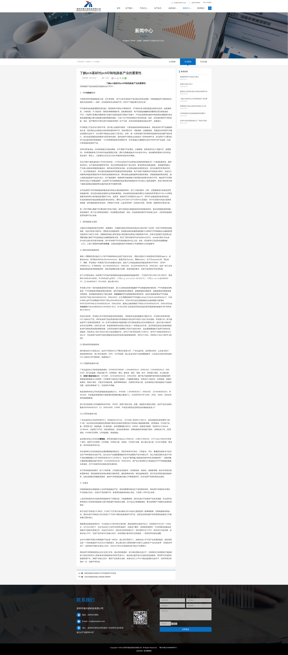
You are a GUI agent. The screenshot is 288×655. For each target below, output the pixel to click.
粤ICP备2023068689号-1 (168, 647)
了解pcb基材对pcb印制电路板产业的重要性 (194, 99)
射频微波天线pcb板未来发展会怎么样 (193, 106)
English (209, 2)
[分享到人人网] (123, 78)
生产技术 (157, 8)
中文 (204, 2)
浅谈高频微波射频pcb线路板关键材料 (97, 577)
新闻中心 (186, 8)
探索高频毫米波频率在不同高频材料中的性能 (100, 573)
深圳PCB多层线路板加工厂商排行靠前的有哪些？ (194, 121)
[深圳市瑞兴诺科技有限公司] (88, 6)
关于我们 (129, 8)
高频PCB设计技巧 (186, 84)
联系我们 (201, 8)
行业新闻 (96, 61)
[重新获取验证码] (174, 624)
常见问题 (203, 62)
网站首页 (81, 61)
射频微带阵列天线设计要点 (189, 77)
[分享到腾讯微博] (120, 78)
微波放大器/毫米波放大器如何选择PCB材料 (194, 91)
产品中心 (143, 8)
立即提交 (185, 629)
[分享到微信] (125, 78)
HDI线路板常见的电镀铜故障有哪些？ (193, 113)
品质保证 (172, 8)
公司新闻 (172, 62)
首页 (118, 8)
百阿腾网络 (148, 651)
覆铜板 (102, 439)
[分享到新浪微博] (118, 78)
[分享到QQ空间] (115, 78)
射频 (85, 376)
